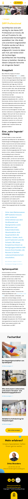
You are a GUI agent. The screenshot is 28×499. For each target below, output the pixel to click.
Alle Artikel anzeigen (14, 430)
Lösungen (6, 19)
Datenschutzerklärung (13, 485)
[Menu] (24, 2)
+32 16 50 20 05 (14, 467)
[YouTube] (13, 480)
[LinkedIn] (9, 480)
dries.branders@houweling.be (14, 469)
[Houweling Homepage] (3, 2)
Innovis (18, 76)
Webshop (19, 2)
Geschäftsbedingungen (14, 487)
